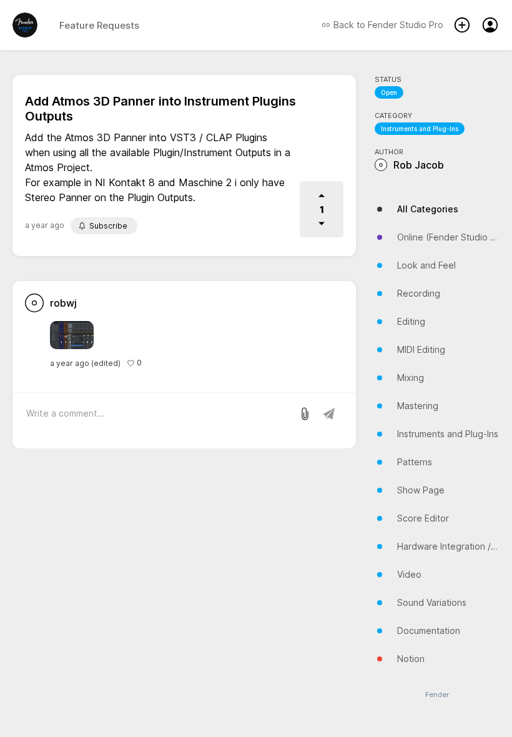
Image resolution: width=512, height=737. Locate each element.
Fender (437, 694)
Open (389, 92)
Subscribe (108, 225)
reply (157, 363)
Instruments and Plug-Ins (419, 128)
